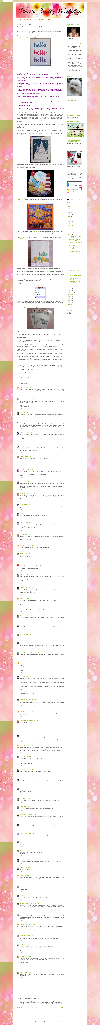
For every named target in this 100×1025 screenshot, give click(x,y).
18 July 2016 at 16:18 (33, 720)
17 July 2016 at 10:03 (26, 513)
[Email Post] (29, 377)
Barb (21, 598)
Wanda (21, 624)
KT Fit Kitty (22, 587)
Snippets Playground (30, 19)
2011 (69, 304)
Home (19, 19)
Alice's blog (35, 231)
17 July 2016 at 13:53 (30, 587)
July (70, 234)
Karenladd (22, 914)
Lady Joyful (22, 833)
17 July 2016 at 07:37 (28, 445)
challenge (22, 378)
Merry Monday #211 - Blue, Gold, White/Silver (75, 282)
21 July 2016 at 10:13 (29, 867)
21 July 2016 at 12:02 (26, 895)
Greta (21, 412)
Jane (21, 421)
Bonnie (21, 935)
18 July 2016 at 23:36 (26, 756)
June (70, 285)
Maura (40, 285)
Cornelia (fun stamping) (25, 652)
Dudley (48, 19)
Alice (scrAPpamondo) (25, 398)
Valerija (21, 553)
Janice (21, 469)
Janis (21, 676)
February (71, 292)
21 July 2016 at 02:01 (27, 850)
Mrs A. (21, 850)
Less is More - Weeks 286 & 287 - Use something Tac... (75, 240)
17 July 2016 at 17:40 (27, 634)
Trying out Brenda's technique (75, 273)
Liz (20, 756)
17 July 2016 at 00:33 (28, 387)
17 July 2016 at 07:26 (27, 432)
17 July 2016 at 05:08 (27, 412)
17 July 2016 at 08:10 (28, 456)
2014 (69, 298)
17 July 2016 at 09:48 (30, 493)
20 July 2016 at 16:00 (31, 814)
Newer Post (19, 1007)
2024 (69, 208)
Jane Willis (22, 493)
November (71, 227)
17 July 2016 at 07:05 (27, 421)
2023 (69, 210)
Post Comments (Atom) (28, 1009)
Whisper (22, 735)
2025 (69, 206)
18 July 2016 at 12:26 (29, 711)
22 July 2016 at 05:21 (31, 924)
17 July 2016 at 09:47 (29, 481)
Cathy (21, 972)
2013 (69, 300)
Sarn (21, 432)
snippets (44, 378)
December (71, 225)
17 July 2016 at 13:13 (28, 574)
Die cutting (27, 378)
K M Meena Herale (24, 720)
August (71, 232)
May (70, 286)
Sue (21, 778)
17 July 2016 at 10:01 (26, 504)
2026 (69, 205)
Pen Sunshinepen (24, 563)
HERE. (22, 166)
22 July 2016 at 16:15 (28, 944)
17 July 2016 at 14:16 (27, 615)
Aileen (21, 875)
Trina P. (21, 769)
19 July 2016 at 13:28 (26, 778)
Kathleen (22, 662)
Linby (21, 886)
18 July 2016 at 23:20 (28, 745)
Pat (20, 534)
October (71, 228)
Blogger (62, 1021)
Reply (21, 393)
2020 (69, 216)
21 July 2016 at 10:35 (28, 875)
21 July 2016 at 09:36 (28, 859)
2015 (69, 296)
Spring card (71, 265)
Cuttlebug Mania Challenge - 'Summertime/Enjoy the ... (75, 255)
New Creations (23, 924)
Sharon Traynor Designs (25, 699)
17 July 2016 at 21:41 (29, 662)
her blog (49, 271)
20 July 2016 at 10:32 (28, 788)
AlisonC (22, 859)
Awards (41, 19)
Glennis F (22, 867)
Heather (21, 841)
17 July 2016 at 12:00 (26, 534)
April (70, 288)
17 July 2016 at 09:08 (28, 469)
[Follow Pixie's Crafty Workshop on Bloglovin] (72, 118)
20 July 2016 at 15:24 (26, 806)
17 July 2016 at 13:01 (28, 553)
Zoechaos (22, 545)
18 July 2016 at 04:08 (27, 676)
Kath (21, 522)
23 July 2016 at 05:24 (27, 972)
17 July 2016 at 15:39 (28, 624)
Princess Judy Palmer (25, 642)
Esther (21, 445)
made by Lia (19, 199)
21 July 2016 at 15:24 (34, 903)
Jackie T (22, 798)
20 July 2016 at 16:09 (27, 823)
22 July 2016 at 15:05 (28, 935)
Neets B (21, 574)
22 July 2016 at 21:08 (28, 956)
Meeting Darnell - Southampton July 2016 (74, 251)
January (71, 294)
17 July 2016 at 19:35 (36, 652)
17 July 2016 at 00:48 (35, 398)
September (71, 230)
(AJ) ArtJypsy (23, 814)
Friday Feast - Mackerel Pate (75, 260)
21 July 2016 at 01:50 (28, 841)
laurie (21, 634)
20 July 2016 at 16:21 (30, 833)
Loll (21, 806)
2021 (69, 214)
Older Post (61, 1007)
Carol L (21, 387)
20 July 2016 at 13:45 (28, 798)
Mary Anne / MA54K (24, 903)
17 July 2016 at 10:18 (27, 522)
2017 (69, 221)
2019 (69, 218)
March (70, 290)
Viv (20, 895)
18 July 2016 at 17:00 (28, 735)
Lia (20, 504)
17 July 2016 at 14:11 (27, 598)
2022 (69, 212)
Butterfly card (72, 245)
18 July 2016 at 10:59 (36, 699)
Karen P (21, 745)
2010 (69, 306)
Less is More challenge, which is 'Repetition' (26, 37)
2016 (69, 223)
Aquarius (22, 481)
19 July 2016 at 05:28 (28, 769)
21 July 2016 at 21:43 (29, 914)
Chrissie (22, 956)
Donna (21, 788)
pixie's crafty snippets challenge (35, 378)
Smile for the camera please (75, 253)
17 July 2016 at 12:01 (29, 545)
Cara (21, 823)
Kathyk (21, 456)
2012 (69, 302)
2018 (69, 219)
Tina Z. (21, 944)
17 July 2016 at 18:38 (35, 642)
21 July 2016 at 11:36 (27, 886)
